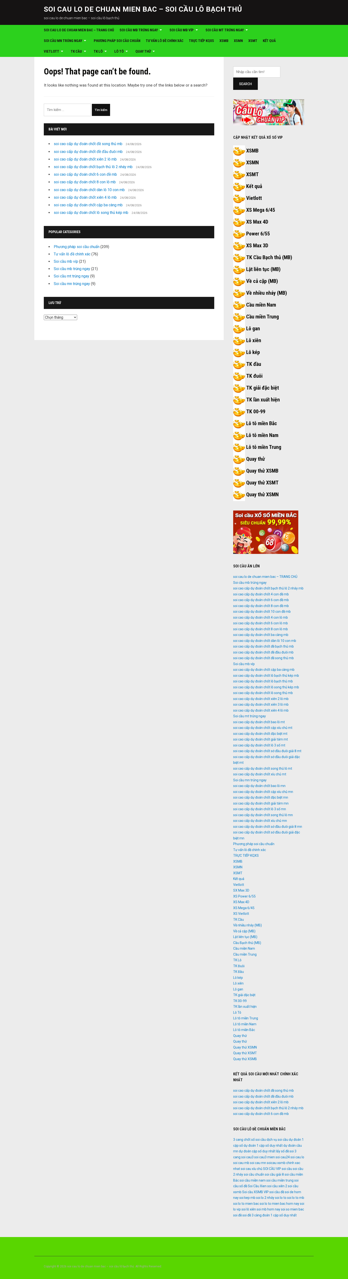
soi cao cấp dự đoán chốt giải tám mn (261, 803)
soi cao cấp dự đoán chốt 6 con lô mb (260, 623)
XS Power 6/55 (244, 896)
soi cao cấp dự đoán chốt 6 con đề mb (85, 174)
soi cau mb (241, 1163)
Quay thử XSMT (262, 483)
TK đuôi (254, 376)
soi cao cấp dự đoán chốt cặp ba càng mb (88, 205)
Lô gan (253, 328)
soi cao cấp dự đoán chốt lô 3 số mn (259, 809)
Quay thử (143, 51)
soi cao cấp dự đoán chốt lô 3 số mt (259, 745)
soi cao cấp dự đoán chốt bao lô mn (259, 786)
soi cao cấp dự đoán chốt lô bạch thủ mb (263, 681)
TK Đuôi (239, 966)
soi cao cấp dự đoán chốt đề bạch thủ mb (263, 646)
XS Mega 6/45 (260, 210)
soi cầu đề (276, 1192)
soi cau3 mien (264, 1157)
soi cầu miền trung (280, 1180)
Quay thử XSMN (262, 494)
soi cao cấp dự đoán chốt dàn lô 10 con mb (89, 190)
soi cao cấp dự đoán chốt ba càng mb (260, 635)
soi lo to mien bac (246, 1203)
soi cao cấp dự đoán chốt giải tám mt (260, 739)
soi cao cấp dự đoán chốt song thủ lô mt (262, 768)
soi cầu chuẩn (254, 1174)
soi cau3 (247, 1157)
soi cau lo (297, 1157)
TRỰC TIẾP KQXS (201, 41)
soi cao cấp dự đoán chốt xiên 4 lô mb (85, 197)
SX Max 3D (241, 890)
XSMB (223, 41)
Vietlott (51, 51)
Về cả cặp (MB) (262, 281)
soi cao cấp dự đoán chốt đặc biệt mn (260, 797)
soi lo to (280, 1198)
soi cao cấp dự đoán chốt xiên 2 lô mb (85, 159)
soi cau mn (258, 1163)
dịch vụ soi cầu (277, 1139)
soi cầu (287, 1169)
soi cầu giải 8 (274, 1174)
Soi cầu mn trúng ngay (63, 41)
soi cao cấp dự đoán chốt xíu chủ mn (260, 821)
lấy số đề (282, 1151)
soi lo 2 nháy (265, 1198)
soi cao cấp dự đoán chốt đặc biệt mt (260, 734)
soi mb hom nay (268, 1209)
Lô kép (253, 352)
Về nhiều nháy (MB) (266, 293)
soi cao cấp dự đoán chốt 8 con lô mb (85, 182)
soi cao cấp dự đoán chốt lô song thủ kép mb (91, 212)
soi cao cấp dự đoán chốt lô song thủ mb (263, 693)
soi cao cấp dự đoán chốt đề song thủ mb (88, 144)
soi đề (237, 1215)
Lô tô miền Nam (262, 435)
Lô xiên (253, 340)
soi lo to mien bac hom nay (279, 1203)
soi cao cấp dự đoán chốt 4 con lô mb (260, 617)
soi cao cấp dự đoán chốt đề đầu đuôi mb (88, 151)
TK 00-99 (255, 411)
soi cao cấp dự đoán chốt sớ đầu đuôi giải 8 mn (267, 826)
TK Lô (98, 51)
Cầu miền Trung (262, 317)
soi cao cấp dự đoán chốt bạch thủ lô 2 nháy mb (93, 167)
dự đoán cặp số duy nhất (257, 1151)
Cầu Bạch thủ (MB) (247, 943)
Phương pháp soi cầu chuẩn (117, 41)
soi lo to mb (295, 1198)
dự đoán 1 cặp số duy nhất (263, 1145)
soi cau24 (283, 1157)
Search (245, 84)
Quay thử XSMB (262, 471)
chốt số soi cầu (255, 1139)
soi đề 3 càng (252, 1215)
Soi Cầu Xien (257, 1186)
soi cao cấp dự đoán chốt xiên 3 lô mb (261, 704)
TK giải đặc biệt (262, 388)
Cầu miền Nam (261, 305)
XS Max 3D (257, 245)
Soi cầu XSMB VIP (255, 1192)
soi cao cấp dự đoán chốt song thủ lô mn (263, 815)
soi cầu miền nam (253, 1180)
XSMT (252, 41)
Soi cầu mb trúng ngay (139, 30)
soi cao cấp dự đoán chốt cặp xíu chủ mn (263, 792)
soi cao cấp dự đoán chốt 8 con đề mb (261, 606)
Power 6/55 (258, 234)
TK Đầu (238, 972)
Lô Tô (119, 51)
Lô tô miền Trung (263, 447)
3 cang (238, 1139)
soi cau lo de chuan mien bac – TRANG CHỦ (79, 30)
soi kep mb (247, 1198)
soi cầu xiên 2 (277, 1186)
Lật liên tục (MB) (263, 269)
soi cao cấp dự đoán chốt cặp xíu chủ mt (262, 728)
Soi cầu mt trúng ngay (224, 30)
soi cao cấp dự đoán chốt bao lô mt (259, 722)
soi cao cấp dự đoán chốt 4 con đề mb (261, 594)
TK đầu (253, 364)
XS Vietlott (241, 914)
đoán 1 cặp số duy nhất (279, 1215)
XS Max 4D (257, 222)
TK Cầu (76, 51)
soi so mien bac (292, 1209)
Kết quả (269, 41)
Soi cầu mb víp (182, 30)
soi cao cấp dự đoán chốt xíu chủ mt (259, 774)
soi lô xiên (248, 1209)
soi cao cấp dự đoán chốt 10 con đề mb (262, 611)
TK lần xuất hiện (263, 400)
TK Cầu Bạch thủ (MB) (269, 257)
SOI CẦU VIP (272, 1169)
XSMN (238, 41)
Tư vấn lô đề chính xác (164, 41)
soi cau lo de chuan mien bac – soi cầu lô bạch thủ (143, 9)
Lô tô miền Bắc (261, 423)
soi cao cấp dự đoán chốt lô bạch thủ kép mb (266, 675)
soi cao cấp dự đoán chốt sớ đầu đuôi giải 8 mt (267, 751)
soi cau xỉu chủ (251, 1169)
